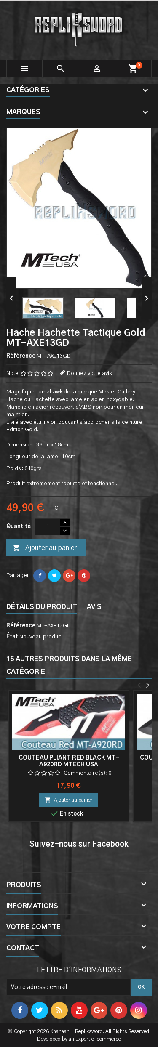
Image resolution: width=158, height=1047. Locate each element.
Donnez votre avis (89, 373)
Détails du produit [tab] (41, 606)
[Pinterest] (84, 575)
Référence (20, 356)
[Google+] (69, 575)
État (12, 637)
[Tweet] (54, 575)
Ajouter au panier (45, 548)
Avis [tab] (94, 606)
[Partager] (39, 575)
